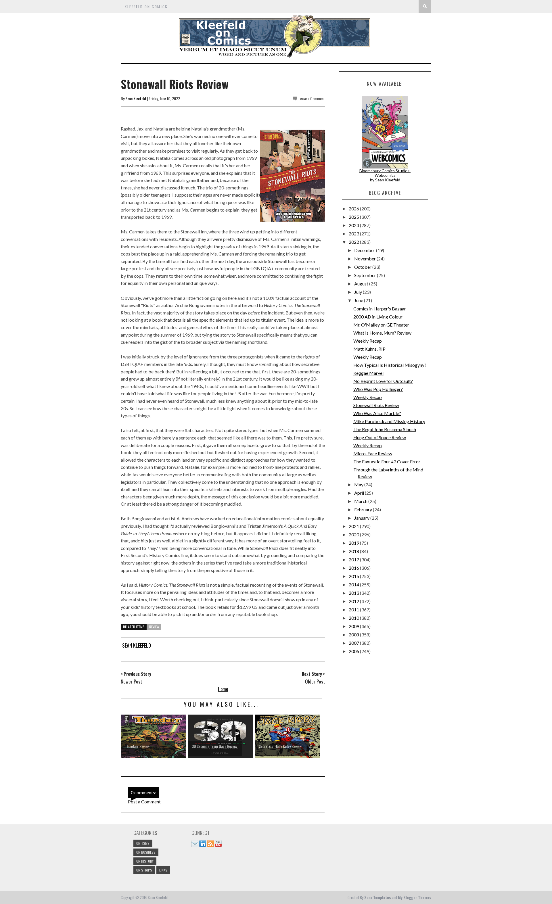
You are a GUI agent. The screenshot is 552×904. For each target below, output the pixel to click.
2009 (354, 626)
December (365, 250)
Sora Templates (377, 897)
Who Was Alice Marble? (377, 413)
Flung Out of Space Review (379, 437)
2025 (354, 217)
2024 (354, 225)
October (363, 267)
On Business (146, 852)
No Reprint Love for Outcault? (383, 381)
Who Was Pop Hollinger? (378, 389)
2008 (354, 634)
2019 (354, 543)
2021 (354, 526)
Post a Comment (144, 801)
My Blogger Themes (414, 897)
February (363, 509)
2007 (354, 643)
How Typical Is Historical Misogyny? (389, 365)
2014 (354, 584)
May (359, 484)
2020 (354, 534)
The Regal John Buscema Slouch (384, 429)
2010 (354, 618)
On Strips (144, 869)
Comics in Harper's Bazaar (379, 308)
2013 (354, 593)
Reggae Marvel (368, 373)
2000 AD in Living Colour (377, 316)
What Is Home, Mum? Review (382, 332)
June (359, 300)
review (154, 626)
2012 (354, 601)
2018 (354, 551)
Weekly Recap (367, 340)
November (365, 258)
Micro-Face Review (372, 453)
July (358, 292)
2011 (354, 609)
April (359, 493)
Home (223, 689)
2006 (354, 651)
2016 (354, 568)
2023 (354, 233)
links (163, 869)
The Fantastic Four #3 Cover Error (386, 461)
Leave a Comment (311, 98)
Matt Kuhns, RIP (369, 349)
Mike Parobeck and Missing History (389, 421)
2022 (354, 242)
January (362, 518)
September (365, 275)
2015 (354, 576)
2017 (354, 559)
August (361, 283)
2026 (354, 208)
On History (145, 861)
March (361, 501)
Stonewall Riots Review (376, 405)
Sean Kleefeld (135, 98)
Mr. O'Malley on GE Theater (381, 324)
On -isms (143, 843)
